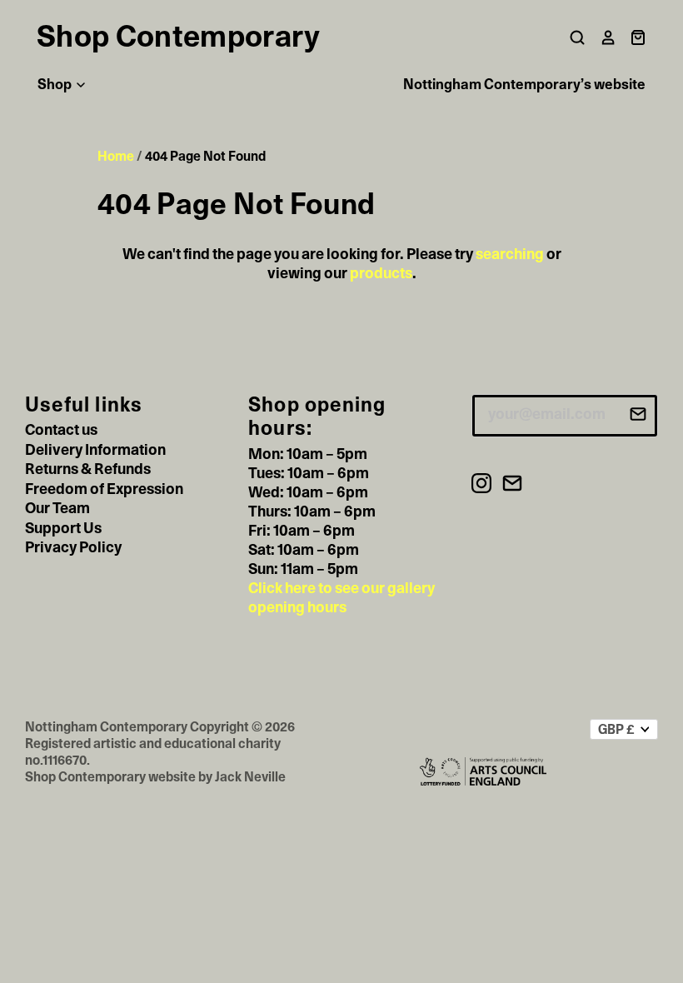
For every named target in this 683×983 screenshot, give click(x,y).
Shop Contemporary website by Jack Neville (155, 777)
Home (115, 156)
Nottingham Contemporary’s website (524, 84)
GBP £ (616, 729)
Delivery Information (95, 450)
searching (510, 254)
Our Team (57, 508)
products (381, 274)
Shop (55, 84)
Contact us (61, 430)
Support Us (63, 528)
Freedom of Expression (104, 489)
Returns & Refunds (88, 469)
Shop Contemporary (178, 37)
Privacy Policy (73, 548)
